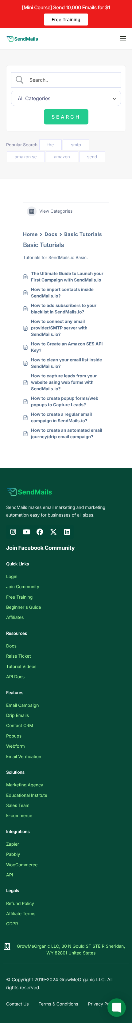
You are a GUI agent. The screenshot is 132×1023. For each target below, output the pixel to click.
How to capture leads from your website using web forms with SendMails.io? (64, 382)
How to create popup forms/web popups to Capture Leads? (65, 401)
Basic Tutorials (83, 234)
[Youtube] (26, 532)
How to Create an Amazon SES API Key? (67, 347)
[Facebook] (40, 532)
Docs (51, 234)
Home (30, 234)
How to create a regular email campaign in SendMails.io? (61, 417)
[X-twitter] (53, 532)
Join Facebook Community (40, 548)
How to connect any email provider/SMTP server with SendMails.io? (59, 328)
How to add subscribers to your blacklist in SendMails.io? (63, 309)
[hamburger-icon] (123, 38)
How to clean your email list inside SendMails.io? (66, 363)
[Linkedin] (67, 532)
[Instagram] (13, 532)
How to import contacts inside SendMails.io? (62, 293)
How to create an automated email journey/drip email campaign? (66, 433)
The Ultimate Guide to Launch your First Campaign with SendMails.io (67, 277)
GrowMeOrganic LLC (82, 979)
